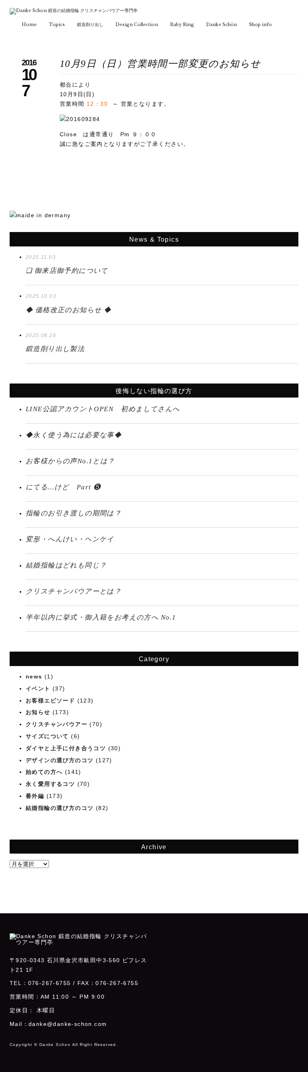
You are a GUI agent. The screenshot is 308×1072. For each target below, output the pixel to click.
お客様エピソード (50, 700)
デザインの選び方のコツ (59, 760)
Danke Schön (221, 24)
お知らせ (38, 712)
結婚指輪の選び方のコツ (59, 808)
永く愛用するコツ (50, 784)
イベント (38, 688)
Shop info (260, 24)
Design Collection (137, 24)
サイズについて (47, 736)
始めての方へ (44, 772)
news (34, 676)
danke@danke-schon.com (67, 1024)
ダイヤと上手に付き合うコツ (66, 748)
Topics (57, 24)
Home (29, 24)
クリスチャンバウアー (56, 724)
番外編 (35, 796)
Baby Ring (182, 24)
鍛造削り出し (90, 24)
